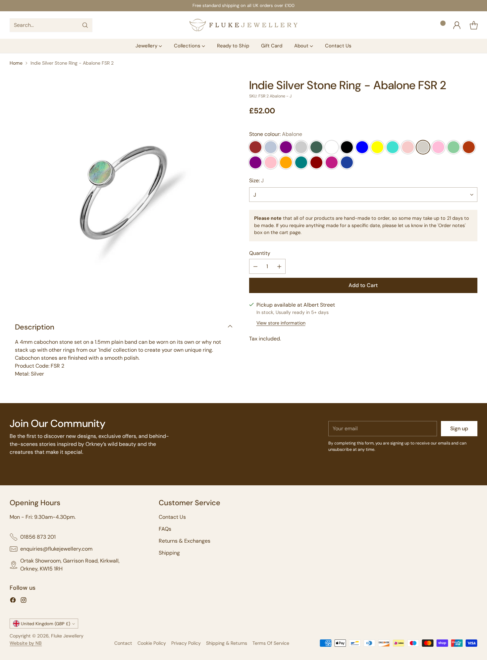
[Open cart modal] (473, 25)
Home (16, 63)
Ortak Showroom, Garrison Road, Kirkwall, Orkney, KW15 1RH (70, 564)
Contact (123, 643)
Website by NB (26, 643)
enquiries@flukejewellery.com (56, 548)
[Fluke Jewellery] (243, 25)
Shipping (169, 552)
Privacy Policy (186, 643)
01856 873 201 (38, 536)
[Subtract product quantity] (255, 266)
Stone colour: (275, 134)
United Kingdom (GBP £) (45, 624)
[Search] (85, 25)
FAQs (165, 528)
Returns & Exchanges (184, 540)
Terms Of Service (270, 643)
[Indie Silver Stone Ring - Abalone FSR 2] (124, 193)
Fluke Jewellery (67, 636)
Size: (256, 180)
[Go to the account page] (457, 25)
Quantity (259, 253)
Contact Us (172, 516)
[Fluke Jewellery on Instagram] (23, 601)
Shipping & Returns (226, 643)
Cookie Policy (151, 643)
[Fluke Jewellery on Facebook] (13, 601)
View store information (280, 323)
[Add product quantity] (279, 266)
